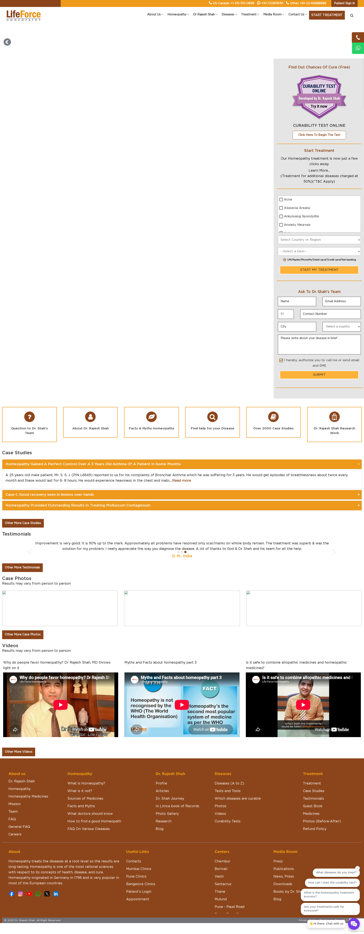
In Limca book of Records (177, 806)
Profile (161, 783)
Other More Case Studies (23, 523)
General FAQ (19, 826)
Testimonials (313, 798)
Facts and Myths (81, 806)
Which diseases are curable (238, 798)
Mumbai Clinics (138, 869)
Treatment (312, 783)
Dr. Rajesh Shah (21, 781)
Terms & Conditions (347, 920)
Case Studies (313, 791)
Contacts (133, 861)
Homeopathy (19, 789)
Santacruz (223, 884)
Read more (181, 480)
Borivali (221, 869)
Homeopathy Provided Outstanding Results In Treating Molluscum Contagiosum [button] (77, 505)
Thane (220, 891)
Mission (14, 804)
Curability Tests (228, 821)
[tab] (182, 464)
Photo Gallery (167, 813)
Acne (288, 199)
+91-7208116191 (272, 3)
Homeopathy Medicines (28, 796)
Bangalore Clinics (140, 884)
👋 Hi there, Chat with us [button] (326, 923)
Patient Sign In (344, 3)
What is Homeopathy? (86, 783)
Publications (283, 869)
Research (163, 821)
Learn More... (319, 170)
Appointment (137, 899)
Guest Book (313, 806)
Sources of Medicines (85, 798)
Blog (159, 829)
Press (278, 861)
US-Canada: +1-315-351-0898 (233, 3)
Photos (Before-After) (322, 821)
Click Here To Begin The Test (319, 135)
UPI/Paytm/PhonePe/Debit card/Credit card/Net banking (321, 260)
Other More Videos (18, 751)
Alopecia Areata (297, 208)
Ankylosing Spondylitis (301, 216)
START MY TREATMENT (319, 269)
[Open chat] (354, 924)
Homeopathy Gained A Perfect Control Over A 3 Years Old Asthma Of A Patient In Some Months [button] (93, 464)
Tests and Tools (228, 791)
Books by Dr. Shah (288, 891)
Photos (220, 806)
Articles (162, 791)
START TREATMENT (327, 15)
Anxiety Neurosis (297, 224)
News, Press (283, 876)
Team (13, 811)
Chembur (222, 861)
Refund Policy (314, 829)
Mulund (221, 899)
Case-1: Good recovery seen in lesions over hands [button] (49, 494)
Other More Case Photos (23, 634)
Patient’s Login (138, 891)
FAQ (12, 819)
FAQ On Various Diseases (88, 829)
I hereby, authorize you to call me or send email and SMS (321, 363)
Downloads (282, 884)
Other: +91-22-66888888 (308, 3)
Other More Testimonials (22, 567)
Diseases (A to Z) (229, 783)
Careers (14, 834)
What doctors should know (90, 813)
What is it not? (79, 791)
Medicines (311, 813)
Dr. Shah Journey (170, 798)
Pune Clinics (136, 876)
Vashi (219, 876)
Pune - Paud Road (229, 907)
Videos (220, 813)
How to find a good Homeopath (94, 821)
